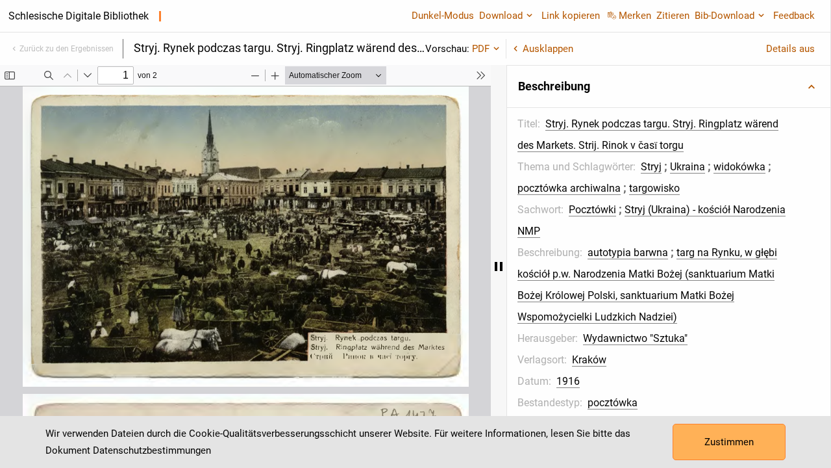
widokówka (739, 167)
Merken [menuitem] (635, 15)
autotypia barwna (628, 252)
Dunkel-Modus (443, 15)
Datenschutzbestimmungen (152, 450)
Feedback (794, 15)
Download (501, 15)
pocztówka (613, 402)
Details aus (790, 49)
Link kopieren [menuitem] (570, 15)
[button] (668, 86)
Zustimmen (729, 442)
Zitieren (672, 15)
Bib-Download (724, 15)
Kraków (589, 360)
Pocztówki (592, 209)
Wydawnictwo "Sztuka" (635, 338)
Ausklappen (548, 49)
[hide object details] (498, 266)
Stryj (651, 167)
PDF (481, 49)
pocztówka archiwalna (569, 188)
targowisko (654, 188)
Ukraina (687, 167)
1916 (568, 381)
